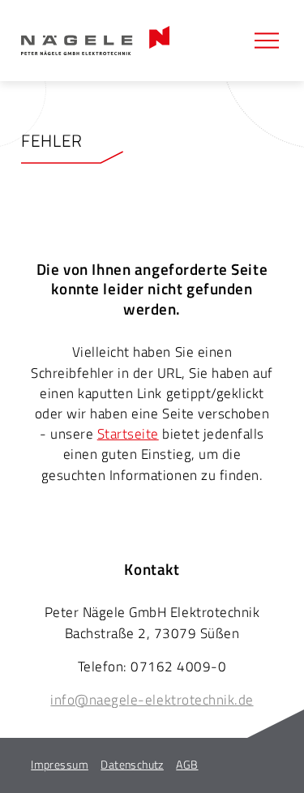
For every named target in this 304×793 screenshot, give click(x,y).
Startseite (128, 433)
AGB (187, 765)
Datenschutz (132, 765)
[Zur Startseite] (95, 40)
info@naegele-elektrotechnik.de (151, 699)
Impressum (59, 765)
